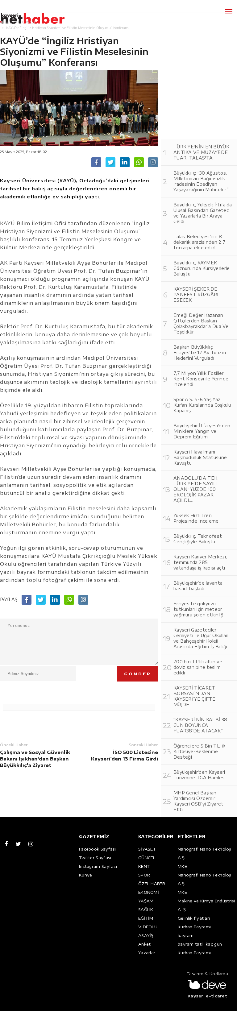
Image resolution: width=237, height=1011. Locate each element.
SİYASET (147, 849)
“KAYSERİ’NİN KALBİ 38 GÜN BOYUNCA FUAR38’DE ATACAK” (200, 725)
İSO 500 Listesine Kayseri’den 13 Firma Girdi (124, 755)
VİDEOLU (147, 926)
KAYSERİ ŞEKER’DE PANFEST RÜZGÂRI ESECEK (195, 294)
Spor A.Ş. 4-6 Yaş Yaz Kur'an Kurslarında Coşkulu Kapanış (202, 405)
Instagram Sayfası (98, 866)
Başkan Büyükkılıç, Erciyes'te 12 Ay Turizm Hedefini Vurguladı (199, 352)
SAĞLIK (145, 909)
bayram (186, 935)
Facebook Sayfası (97, 849)
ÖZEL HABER (151, 883)
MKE (182, 866)
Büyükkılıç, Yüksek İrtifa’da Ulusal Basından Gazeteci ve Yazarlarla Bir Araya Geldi (202, 213)
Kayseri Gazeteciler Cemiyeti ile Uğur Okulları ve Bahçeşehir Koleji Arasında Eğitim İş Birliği (201, 638)
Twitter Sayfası (95, 857)
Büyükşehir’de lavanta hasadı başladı (197, 585)
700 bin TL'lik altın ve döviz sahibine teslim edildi (197, 667)
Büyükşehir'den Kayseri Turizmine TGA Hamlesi (199, 774)
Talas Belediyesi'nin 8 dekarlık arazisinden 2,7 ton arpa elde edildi (199, 242)
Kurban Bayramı (194, 926)
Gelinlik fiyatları (194, 918)
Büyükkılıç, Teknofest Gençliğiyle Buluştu (197, 538)
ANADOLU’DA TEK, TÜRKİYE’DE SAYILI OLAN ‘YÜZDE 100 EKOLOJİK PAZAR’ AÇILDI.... (196, 489)
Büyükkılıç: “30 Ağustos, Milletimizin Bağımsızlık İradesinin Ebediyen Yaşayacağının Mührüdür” (201, 181)
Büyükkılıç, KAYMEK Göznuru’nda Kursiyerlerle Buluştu (201, 268)
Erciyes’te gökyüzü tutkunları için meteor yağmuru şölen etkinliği (199, 609)
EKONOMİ (148, 892)
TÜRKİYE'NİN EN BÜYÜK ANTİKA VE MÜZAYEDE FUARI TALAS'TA (201, 152)
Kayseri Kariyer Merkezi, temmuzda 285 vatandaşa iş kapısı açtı (200, 562)
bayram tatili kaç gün (200, 944)
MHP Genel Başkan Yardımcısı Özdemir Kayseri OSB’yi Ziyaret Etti (198, 801)
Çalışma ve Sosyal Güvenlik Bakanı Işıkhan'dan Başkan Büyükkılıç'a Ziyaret (35, 758)
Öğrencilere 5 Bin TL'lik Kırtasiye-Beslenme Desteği (199, 751)
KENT (144, 866)
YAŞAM (146, 900)
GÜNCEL (147, 857)
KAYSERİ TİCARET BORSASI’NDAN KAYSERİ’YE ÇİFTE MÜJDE (194, 696)
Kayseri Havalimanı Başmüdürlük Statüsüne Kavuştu (200, 457)
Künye (85, 874)
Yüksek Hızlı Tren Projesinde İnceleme (196, 518)
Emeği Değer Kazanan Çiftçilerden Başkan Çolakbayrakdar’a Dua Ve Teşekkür (200, 323)
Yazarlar (146, 952)
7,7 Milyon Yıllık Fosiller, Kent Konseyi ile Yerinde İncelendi (200, 379)
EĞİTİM (145, 918)
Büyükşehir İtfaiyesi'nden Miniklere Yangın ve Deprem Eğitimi (202, 431)
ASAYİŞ (146, 935)
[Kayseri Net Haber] (38, 15)
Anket (144, 944)
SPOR (144, 874)
